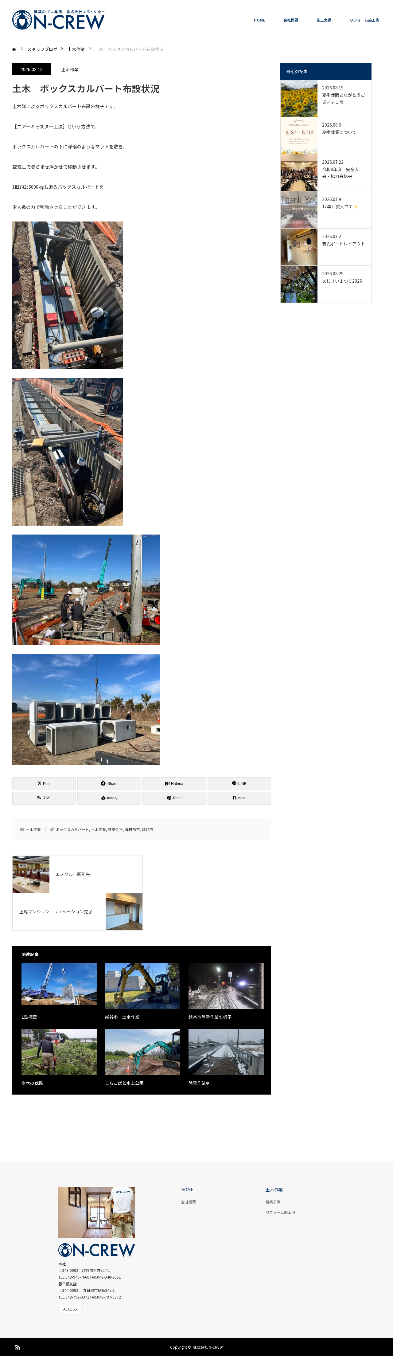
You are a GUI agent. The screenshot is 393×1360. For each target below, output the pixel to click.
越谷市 (147, 829)
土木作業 (70, 69)
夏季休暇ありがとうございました (343, 98)
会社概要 (290, 19)
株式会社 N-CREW (208, 1347)
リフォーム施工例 (364, 19)
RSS (16, 1346)
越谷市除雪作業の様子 (210, 1017)
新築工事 (273, 1201)
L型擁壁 (29, 1017)
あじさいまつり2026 (342, 281)
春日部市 (132, 829)
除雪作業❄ (199, 1083)
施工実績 (324, 19)
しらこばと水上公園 (124, 1083)
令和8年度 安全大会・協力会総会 (340, 172)
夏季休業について (339, 132)
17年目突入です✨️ (340, 206)
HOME (259, 19)
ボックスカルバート (72, 829)
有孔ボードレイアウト (343, 244)
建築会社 (115, 829)
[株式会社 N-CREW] (58, 20)
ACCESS (70, 1308)
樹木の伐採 (32, 1083)
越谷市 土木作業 (122, 1017)
